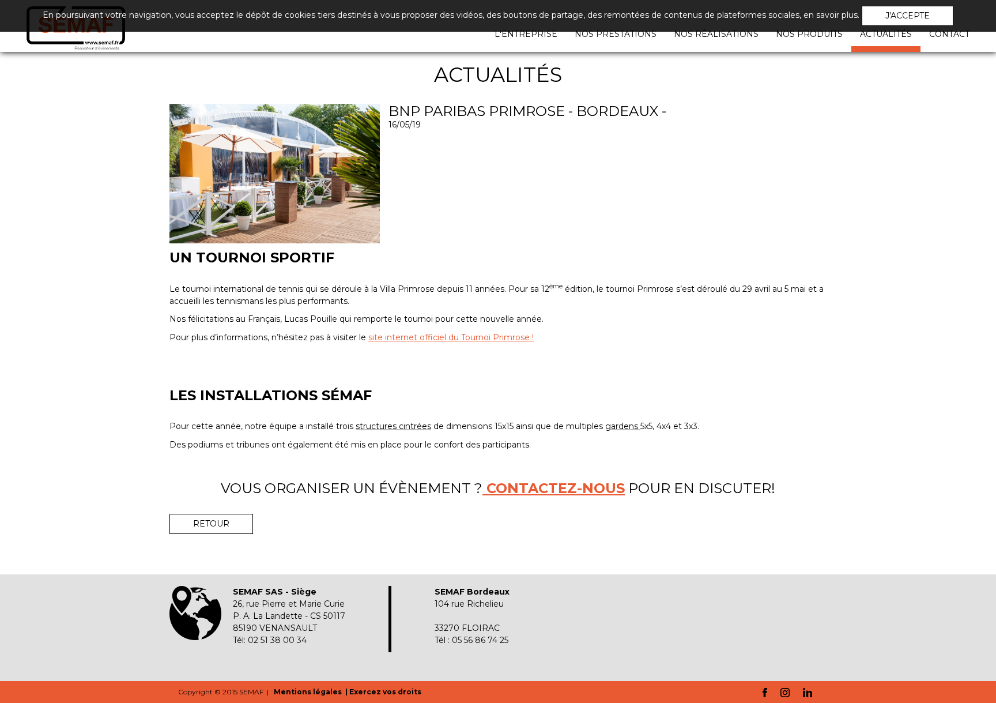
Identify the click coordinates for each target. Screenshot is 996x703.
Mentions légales (309, 691)
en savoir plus (830, 15)
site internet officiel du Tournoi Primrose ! (451, 337)
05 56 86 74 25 (480, 640)
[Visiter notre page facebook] (765, 691)
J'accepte (907, 15)
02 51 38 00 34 (277, 640)
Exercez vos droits (385, 691)
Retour (211, 523)
